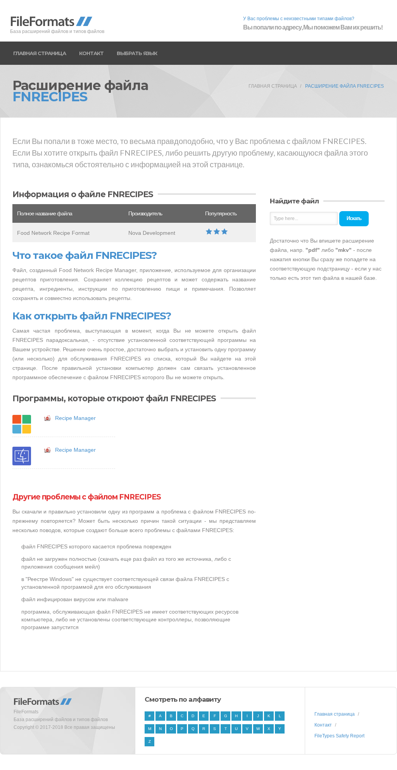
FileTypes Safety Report (339, 736)
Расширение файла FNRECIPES (344, 86)
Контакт (91, 53)
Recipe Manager (75, 418)
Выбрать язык (137, 53)
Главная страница (39, 53)
